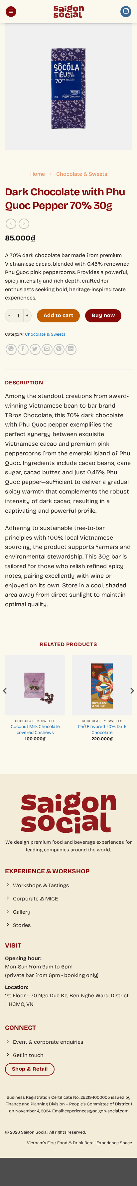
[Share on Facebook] (23, 349)
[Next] (132, 704)
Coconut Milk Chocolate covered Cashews (35, 729)
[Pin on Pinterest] (59, 349)
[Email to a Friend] (47, 349)
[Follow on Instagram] (125, 11)
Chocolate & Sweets (81, 174)
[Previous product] (24, 224)
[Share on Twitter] (35, 349)
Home (37, 174)
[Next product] (11, 224)
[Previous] (5, 704)
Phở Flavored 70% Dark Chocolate (102, 729)
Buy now (103, 315)
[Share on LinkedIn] (71, 349)
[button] (11, 11)
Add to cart (58, 315)
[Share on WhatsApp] (11, 349)
